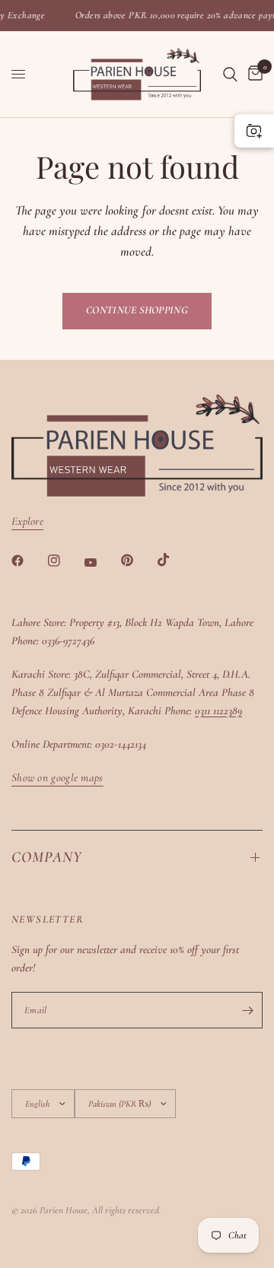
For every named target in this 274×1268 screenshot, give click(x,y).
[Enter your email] (247, 1010)
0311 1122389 (218, 710)
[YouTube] (101, 562)
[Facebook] (28, 560)
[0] (253, 74)
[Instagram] (64, 560)
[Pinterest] (138, 560)
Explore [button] (27, 521)
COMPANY (46, 857)
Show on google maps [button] (57, 777)
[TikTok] (174, 560)
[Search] (230, 74)
